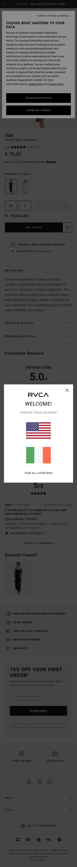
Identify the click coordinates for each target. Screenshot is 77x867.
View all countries (38, 473)
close (67, 390)
